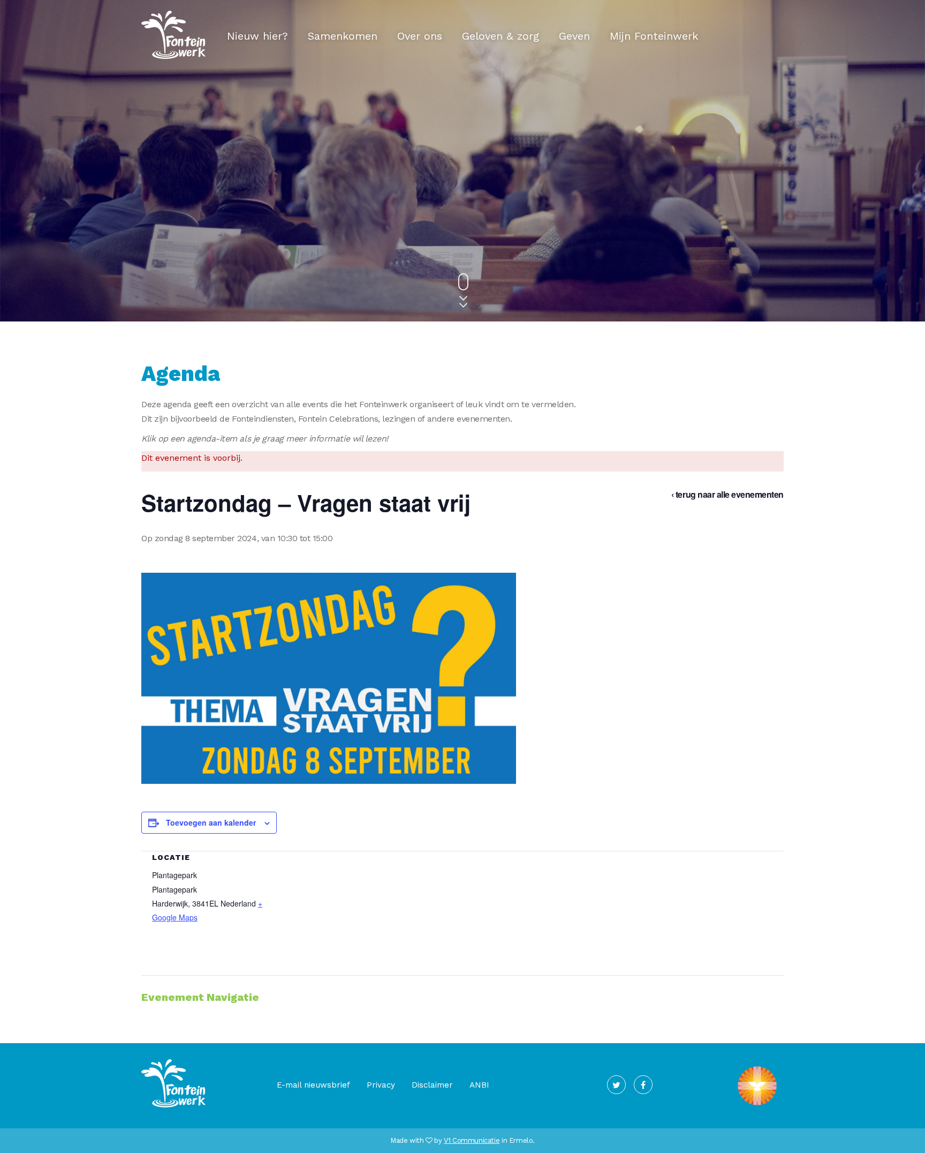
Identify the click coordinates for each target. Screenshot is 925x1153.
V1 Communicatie (471, 1140)
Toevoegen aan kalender (211, 822)
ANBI (479, 1085)
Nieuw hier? (257, 35)
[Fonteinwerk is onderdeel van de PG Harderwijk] (757, 1105)
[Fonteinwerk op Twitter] (616, 1084)
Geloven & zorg (500, 35)
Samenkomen (342, 35)
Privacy (381, 1085)
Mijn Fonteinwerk (654, 35)
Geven (574, 35)
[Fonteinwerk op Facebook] (643, 1084)
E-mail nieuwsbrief (313, 1085)
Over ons (419, 35)
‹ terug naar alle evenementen (727, 494)
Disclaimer (432, 1085)
